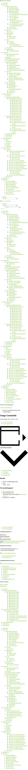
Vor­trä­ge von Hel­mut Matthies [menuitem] (17, 739)
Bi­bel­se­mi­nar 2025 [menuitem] (14, 593)
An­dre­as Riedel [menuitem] (13, 639)
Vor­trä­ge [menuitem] (8, 733)
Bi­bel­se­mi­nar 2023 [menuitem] (14, 597)
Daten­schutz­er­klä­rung (9, 574)
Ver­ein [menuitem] (7, 657)
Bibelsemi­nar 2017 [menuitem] (14, 606)
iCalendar (5, 472)
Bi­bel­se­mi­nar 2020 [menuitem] (14, 601)
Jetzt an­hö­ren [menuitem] (6, 731)
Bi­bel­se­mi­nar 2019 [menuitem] (14, 603)
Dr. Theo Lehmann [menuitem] (14, 665)
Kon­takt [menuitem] (5, 754)
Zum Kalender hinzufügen (6, 447)
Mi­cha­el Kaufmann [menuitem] (14, 637)
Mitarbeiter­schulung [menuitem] (14, 679)
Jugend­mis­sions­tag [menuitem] (8, 622)
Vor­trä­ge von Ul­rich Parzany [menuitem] (16, 744)
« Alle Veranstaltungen (6, 407)
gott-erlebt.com (7, 557)
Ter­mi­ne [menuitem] (5, 589)
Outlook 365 (6, 473)
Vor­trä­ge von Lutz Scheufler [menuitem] (16, 738)
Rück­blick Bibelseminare (10, 568)
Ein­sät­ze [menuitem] (11, 649)
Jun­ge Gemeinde (8, 422)
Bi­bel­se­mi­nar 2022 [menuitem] (14, 598)
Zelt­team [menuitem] (8, 647)
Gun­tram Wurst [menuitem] (13, 645)
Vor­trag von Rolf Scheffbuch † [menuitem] (17, 749)
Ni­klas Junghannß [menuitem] (13, 636)
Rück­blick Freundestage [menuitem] (12, 611)
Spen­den (5, 571)
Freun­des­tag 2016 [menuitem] (13, 619)
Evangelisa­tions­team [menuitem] (11, 631)
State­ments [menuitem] (12, 706)
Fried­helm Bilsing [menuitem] (13, 633)
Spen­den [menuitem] (8, 727)
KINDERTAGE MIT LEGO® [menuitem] (13, 672)
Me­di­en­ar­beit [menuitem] (9, 650)
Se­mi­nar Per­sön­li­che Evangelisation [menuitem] (14, 689)
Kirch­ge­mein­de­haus (8, 491)
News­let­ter (6, 566)
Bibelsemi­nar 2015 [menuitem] (14, 608)
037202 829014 (7, 538)
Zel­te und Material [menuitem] (11, 696)
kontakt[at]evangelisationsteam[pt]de (14, 541)
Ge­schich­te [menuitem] (9, 661)
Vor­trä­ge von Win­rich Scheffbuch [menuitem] (18, 746)
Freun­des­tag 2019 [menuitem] (13, 614)
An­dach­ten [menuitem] (9, 730)
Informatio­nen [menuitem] (7, 722)
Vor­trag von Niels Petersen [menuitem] (16, 741)
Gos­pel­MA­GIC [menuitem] (12, 680)
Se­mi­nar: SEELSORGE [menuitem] (15, 687)
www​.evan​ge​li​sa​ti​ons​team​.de (11, 542)
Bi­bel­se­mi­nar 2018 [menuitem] (14, 605)
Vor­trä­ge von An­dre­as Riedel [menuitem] (16, 734)
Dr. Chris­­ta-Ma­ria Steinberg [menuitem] (16, 642)
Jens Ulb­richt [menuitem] (12, 644)
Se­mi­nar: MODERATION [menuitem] (15, 692)
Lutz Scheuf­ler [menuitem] (13, 641)
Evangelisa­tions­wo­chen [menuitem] (12, 668)
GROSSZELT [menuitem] (12, 698)
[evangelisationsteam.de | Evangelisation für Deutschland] (5, 0)
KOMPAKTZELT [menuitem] (13, 699)
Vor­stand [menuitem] (11, 658)
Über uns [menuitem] (5, 630)
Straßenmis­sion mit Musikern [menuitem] (17, 684)
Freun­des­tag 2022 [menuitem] (13, 613)
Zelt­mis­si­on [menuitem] (12, 669)
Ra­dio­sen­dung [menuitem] (12, 653)
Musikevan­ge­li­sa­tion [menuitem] (14, 682)
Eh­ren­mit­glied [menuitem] (10, 663)
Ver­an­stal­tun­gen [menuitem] (7, 707)
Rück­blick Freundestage (9, 569)
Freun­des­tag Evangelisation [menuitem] (10, 609)
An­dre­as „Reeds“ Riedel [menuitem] (12, 761)
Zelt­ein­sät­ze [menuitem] (6, 624)
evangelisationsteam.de (9, 556)
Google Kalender (7, 470)
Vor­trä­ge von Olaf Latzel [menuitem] (15, 747)
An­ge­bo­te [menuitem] (5, 666)
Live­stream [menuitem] (6, 625)
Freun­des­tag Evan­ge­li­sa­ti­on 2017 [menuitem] (18, 617)
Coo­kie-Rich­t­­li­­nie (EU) (9, 579)
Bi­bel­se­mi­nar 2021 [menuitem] (14, 600)
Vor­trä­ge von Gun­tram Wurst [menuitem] (17, 736)
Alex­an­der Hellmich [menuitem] (14, 634)
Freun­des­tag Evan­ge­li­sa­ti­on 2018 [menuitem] (18, 616)
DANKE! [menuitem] (8, 728)
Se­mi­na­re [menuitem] (8, 685)
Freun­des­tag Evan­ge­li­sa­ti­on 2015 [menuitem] (18, 620)
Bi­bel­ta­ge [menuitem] (8, 671)
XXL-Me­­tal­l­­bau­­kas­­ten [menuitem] (12, 674)
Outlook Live (6, 475)
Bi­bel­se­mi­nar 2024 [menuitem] (14, 595)
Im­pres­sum (6, 576)
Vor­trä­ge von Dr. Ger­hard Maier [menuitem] (17, 742)
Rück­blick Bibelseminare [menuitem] (12, 592)
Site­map (5, 577)
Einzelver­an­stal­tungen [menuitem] (12, 676)
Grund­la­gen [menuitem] (12, 660)
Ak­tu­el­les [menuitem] (5, 628)
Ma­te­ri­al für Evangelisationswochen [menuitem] (15, 702)
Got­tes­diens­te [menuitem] (12, 677)
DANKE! (5, 572)
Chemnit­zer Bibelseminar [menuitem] (10, 590)
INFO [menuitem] (10, 652)
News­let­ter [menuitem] (9, 725)
